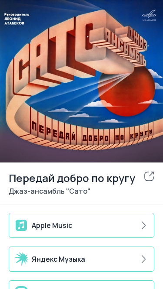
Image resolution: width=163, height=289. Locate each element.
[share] (149, 176)
